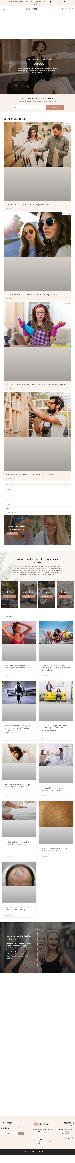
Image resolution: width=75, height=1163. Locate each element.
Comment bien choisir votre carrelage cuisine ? (27, 204)
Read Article (9, 596)
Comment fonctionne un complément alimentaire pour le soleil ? (18, 667)
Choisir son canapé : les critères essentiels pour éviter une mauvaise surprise (55, 727)
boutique (49, 575)
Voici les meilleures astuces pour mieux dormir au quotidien (18, 785)
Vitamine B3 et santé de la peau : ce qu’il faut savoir (55, 849)
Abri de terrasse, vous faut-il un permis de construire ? (31, 474)
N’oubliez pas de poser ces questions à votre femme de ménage (35, 384)
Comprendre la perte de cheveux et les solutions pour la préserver (18, 908)
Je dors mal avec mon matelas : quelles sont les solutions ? (18, 843)
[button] (4, 9)
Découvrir (12, 533)
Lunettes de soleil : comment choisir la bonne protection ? (32, 294)
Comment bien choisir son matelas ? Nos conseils (52, 789)
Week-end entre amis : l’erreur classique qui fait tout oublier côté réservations (56, 667)
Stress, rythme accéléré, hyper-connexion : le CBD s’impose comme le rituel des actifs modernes (17, 729)
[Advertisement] (37, 25)
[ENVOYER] (21, 1133)
